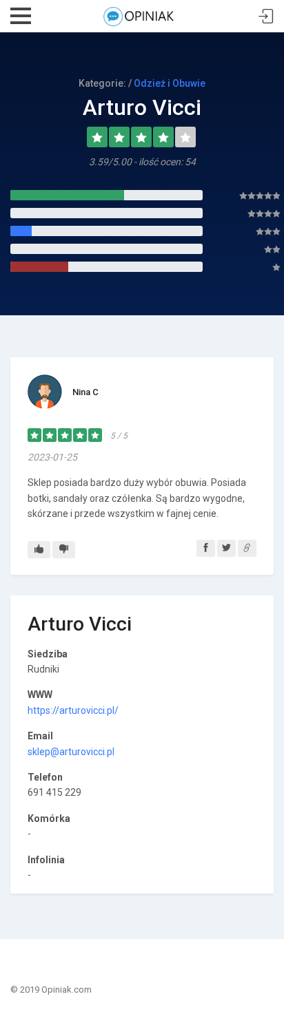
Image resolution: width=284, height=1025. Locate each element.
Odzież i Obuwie (169, 83)
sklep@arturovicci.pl (71, 751)
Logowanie (266, 17)
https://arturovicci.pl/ (73, 710)
